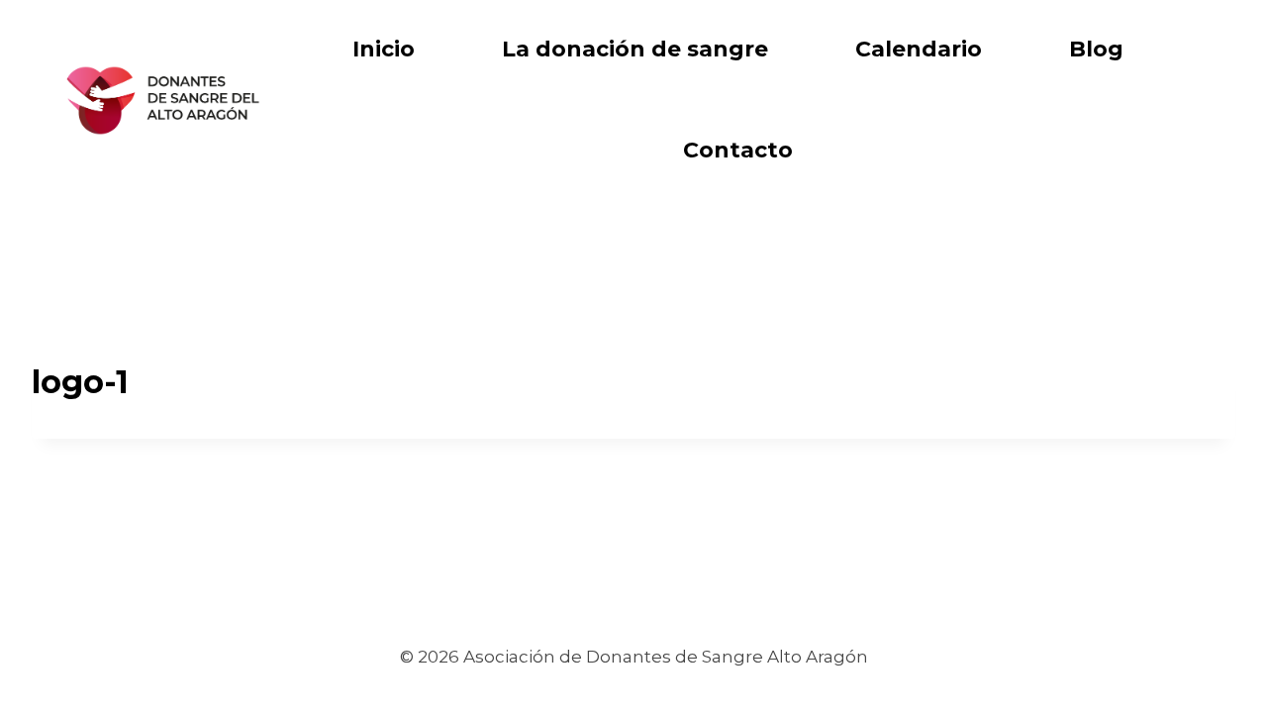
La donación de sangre (635, 49)
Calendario (918, 49)
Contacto (738, 150)
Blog (1096, 49)
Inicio (383, 49)
